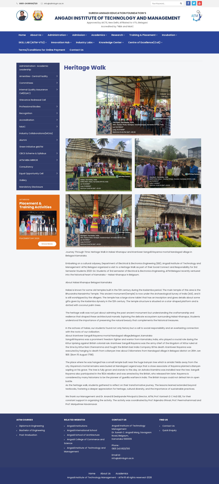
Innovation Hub (60, 42)
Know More (47, 244)
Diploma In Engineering (31, 425)
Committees (26, 82)
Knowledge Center (110, 42)
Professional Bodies (30, 106)
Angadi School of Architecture (83, 434)
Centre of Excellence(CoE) (144, 42)
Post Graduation (28, 434)
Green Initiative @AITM (31, 146)
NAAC (22, 126)
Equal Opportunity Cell (31, 173)
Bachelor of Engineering (32, 430)
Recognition (25, 113)
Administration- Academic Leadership (33, 68)
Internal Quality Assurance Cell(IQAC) (33, 91)
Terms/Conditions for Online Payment (42, 50)
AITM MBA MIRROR (28, 160)
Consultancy (26, 166)
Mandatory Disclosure (31, 186)
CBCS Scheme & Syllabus (32, 153)
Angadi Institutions (77, 425)
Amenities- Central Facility (33, 76)
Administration (57, 35)
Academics (98, 35)
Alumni (23, 140)
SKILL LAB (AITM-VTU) (32, 42)
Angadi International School (82, 430)
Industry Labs (84, 42)
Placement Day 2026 (29, 238)
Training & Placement (142, 35)
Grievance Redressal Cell (32, 99)
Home (22, 35)
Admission (78, 35)
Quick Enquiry (169, 430)
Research (117, 35)
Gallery (23, 180)
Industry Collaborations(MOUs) (36, 133)
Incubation (168, 35)
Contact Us (76, 50)
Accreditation (26, 119)
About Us (35, 35)
